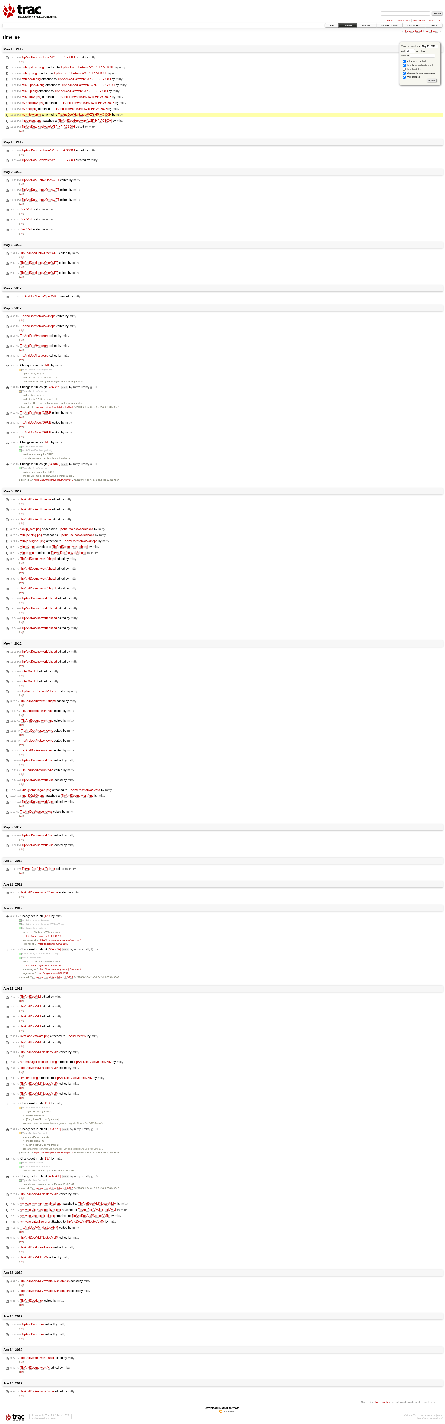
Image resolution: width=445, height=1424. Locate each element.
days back (420, 51)
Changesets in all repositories (420, 73)
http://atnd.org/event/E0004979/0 (44, 936)
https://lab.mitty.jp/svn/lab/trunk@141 (53, 407)
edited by (53, 57)
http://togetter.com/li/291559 (53, 944)
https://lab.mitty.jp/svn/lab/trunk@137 (53, 1188)
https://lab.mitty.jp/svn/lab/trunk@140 (53, 479)
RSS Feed (229, 1411)
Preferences (403, 20)
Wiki (332, 25)
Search (434, 25)
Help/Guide (419, 20)
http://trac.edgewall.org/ (430, 1418)
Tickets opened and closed (419, 65)
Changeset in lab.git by (53, 387)
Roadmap (367, 25)
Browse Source (389, 25)
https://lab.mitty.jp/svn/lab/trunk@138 (53, 1152)
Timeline (347, 25)
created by (54, 160)
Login (390, 20)
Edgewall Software (45, 1418)
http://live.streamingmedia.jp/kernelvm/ (60, 940)
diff (21, 61)
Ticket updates (413, 69)
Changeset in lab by (36, 365)
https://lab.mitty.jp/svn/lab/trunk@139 (53, 977)
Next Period (432, 31)
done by (405, 55)
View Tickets (413, 25)
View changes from (410, 46)
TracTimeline (383, 1402)
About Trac (435, 20)
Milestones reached (416, 61)
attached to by (68, 67)
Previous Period (413, 31)
